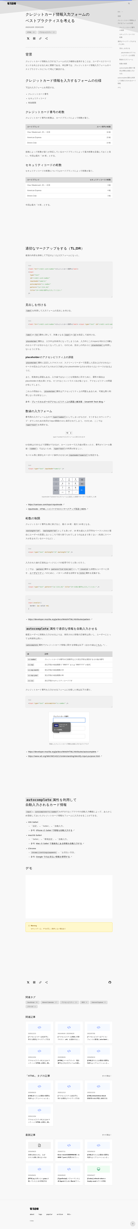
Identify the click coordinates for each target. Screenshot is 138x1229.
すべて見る (106, 1076)
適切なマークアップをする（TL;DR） (127, 43)
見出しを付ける (124, 48)
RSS (68, 1214)
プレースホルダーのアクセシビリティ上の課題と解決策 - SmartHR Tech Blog (67, 402)
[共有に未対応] (46, 38)
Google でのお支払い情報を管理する (53, 857)
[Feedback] (109, 982)
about (32, 1214)
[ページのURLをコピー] (40, 38)
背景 (119, 16)
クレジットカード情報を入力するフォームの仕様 (127, 21)
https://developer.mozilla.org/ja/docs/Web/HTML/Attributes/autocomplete (62, 752)
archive (60, 1214)
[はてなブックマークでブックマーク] (34, 38)
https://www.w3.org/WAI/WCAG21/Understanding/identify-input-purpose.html (64, 756)
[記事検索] (129, 3)
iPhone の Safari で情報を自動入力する (54, 830)
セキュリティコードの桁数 (127, 35)
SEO (84, 1002)
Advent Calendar (49, 1002)
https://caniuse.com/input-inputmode (45, 504)
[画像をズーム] (69, 433)
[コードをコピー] (109, 265)
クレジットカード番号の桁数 (127, 29)
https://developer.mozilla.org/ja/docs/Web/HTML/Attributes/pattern (59, 619)
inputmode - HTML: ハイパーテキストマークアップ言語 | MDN (57, 509)
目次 (119, 11)
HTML (31, 32)
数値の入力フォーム (126, 59)
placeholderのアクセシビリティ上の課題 (128, 54)
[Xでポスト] (28, 38)
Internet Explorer (98, 1002)
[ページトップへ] (132, 1223)
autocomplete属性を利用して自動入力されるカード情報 (127, 80)
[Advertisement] (69, 226)
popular (49, 1214)
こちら (99, 645)
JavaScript (32, 1002)
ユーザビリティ (37, 573)
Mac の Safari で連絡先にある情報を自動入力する (59, 843)
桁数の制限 (123, 64)
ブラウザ (31, 1006)
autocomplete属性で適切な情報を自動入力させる (127, 71)
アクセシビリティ (47, 32)
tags (40, 1214)
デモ (119, 87)
